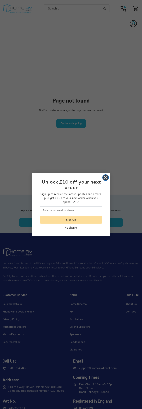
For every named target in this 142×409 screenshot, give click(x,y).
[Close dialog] (106, 178)
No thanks (71, 227)
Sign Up (71, 220)
